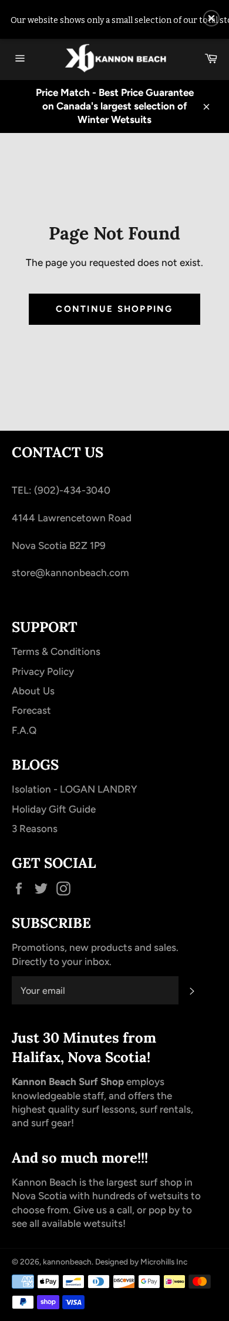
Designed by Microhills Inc (141, 1261)
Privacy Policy (43, 671)
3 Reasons (35, 828)
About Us (33, 691)
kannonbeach (67, 1261)
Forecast (31, 710)
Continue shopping (114, 309)
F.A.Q (24, 730)
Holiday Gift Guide (54, 809)
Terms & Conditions (56, 651)
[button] (211, 18)
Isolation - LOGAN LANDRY (74, 789)
